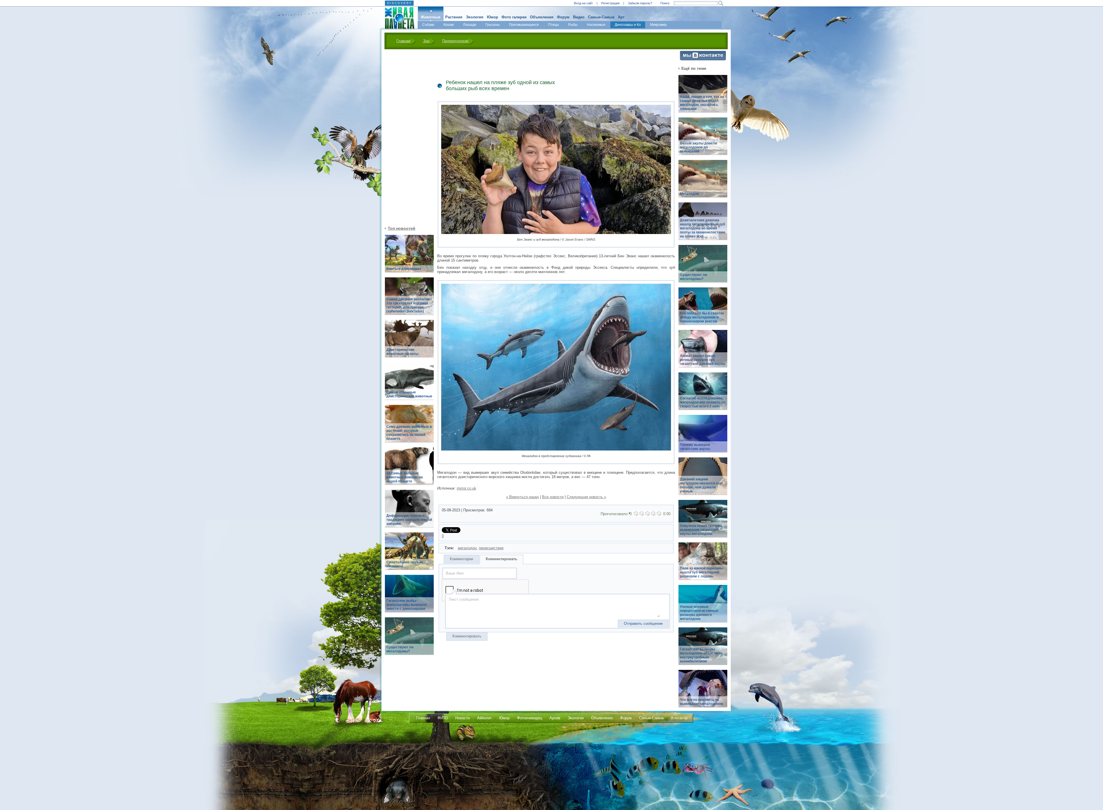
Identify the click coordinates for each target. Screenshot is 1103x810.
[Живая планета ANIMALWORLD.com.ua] (397, 18)
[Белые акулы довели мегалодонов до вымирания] (702, 139)
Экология (474, 17)
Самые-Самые (601, 17)
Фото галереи (514, 17)
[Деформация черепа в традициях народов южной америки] (409, 512)
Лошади (469, 25)
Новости (462, 718)
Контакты (679, 718)
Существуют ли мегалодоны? (399, 649)
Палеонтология (455, 41)
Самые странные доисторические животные (409, 394)
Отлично (659, 514)
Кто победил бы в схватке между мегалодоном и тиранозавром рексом (702, 317)
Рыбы (573, 25)
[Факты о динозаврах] (409, 257)
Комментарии (461, 559)
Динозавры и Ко (628, 25)
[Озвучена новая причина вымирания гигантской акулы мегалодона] (702, 522)
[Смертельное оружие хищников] (409, 554)
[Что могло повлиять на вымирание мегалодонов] (702, 692)
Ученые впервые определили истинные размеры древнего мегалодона (699, 613)
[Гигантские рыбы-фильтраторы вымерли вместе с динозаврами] (409, 597)
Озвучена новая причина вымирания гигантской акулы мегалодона (701, 530)
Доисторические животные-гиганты (402, 352)
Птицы (553, 25)
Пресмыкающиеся (524, 25)
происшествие (491, 548)
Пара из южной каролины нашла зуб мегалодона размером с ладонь (701, 572)
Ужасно (636, 514)
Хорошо (653, 514)
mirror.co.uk (466, 488)
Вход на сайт (583, 3)
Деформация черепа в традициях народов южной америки (409, 520)
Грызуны (492, 25)
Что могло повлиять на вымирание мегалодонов (701, 702)
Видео (579, 17)
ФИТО (442, 718)
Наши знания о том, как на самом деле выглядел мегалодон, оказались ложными (702, 103)
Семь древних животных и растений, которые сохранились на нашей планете (409, 433)
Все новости (553, 497)
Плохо (642, 514)
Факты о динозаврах (403, 269)
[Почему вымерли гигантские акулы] (702, 437)
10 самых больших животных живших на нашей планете (404, 477)
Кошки (448, 25)
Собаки (428, 25)
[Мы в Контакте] (703, 59)
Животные (430, 17)
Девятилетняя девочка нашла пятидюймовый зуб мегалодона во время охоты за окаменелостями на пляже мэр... (702, 228)
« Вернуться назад (522, 497)
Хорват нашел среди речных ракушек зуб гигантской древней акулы (702, 360)
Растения (453, 17)
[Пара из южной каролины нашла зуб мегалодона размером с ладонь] (702, 564)
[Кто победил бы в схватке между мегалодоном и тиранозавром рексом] (702, 309)
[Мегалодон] (702, 182)
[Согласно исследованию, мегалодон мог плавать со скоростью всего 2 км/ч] (702, 394)
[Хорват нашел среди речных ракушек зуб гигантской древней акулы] (702, 352)
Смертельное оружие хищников (404, 564)
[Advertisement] (406, 137)
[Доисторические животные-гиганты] (409, 342)
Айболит (484, 718)
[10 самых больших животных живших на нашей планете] (409, 469)
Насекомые (596, 25)
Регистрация (610, 3)
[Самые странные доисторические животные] (409, 384)
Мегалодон (689, 194)
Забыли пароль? (640, 3)
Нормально (647, 514)
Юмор (492, 17)
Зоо (426, 41)
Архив (554, 718)
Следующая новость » (586, 497)
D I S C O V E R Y (399, 3)
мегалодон (467, 548)
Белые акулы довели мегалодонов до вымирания (698, 147)
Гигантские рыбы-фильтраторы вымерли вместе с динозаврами (406, 605)
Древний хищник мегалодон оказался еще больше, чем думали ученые (701, 485)
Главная (403, 41)
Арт (621, 17)
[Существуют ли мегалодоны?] (409, 639)
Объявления (542, 17)
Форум (563, 17)
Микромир (658, 25)
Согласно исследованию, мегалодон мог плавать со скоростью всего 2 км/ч (702, 402)
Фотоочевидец (529, 718)
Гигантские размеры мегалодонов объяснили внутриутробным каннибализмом (701, 655)
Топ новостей (401, 228)
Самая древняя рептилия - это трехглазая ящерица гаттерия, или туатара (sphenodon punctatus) (409, 305)
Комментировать (501, 559)
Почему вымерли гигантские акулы (695, 447)
